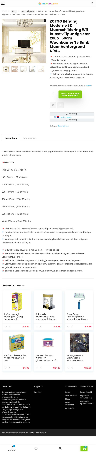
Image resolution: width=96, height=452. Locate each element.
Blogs (67, 399)
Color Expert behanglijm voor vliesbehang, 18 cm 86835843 (76, 318)
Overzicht (38, 392)
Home (4, 11)
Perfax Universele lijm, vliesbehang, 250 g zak (15, 358)
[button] (45, 20)
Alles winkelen (71, 395)
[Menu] (3, 3)
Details (88, 86)
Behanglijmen (28, 11)
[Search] (92, 3)
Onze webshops (69, 403)
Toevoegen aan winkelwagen (70, 94)
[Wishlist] (36, 448)
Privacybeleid (86, 392)
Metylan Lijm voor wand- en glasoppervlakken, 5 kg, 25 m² (46, 359)
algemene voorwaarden (86, 396)
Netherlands (66, 117)
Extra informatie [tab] (30, 138)
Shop (14, 11)
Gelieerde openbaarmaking (87, 402)
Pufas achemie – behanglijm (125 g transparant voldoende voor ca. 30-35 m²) (14, 319)
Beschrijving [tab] (11, 138)
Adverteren (70, 408)
